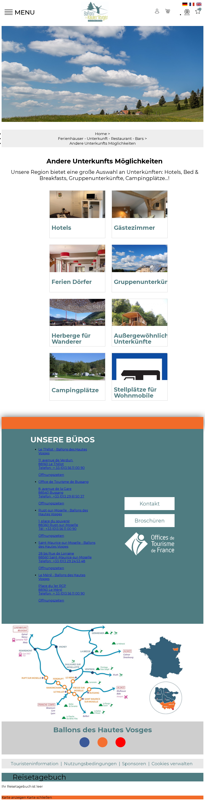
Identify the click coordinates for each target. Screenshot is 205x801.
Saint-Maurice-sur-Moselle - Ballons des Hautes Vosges (66, 544)
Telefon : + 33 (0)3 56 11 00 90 (61, 468)
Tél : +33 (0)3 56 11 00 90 (57, 529)
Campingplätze (75, 390)
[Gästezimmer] (139, 209)
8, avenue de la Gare (54, 489)
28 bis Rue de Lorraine (56, 553)
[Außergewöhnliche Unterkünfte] (139, 317)
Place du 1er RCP (52, 586)
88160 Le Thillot (51, 464)
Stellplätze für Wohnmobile (135, 392)
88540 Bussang (50, 493)
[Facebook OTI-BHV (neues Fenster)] (84, 742)
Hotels (61, 227)
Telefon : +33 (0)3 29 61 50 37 (61, 496)
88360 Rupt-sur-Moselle (58, 525)
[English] (198, 5)
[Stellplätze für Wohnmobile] (139, 371)
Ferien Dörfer (72, 281)
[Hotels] (77, 209)
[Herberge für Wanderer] (77, 317)
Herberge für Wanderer (71, 338)
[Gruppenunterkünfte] (139, 263)
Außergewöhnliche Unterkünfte (143, 338)
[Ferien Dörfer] (77, 263)
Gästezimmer (134, 227)
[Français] (191, 5)
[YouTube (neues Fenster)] (121, 742)
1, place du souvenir (54, 521)
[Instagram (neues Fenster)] (102, 742)
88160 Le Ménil (50, 590)
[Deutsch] (184, 5)
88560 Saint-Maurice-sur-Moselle (65, 557)
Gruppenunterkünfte (145, 281)
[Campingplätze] (77, 371)
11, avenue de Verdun (55, 460)
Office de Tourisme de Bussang (63, 482)
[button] (167, 12)
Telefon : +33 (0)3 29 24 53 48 (61, 561)
